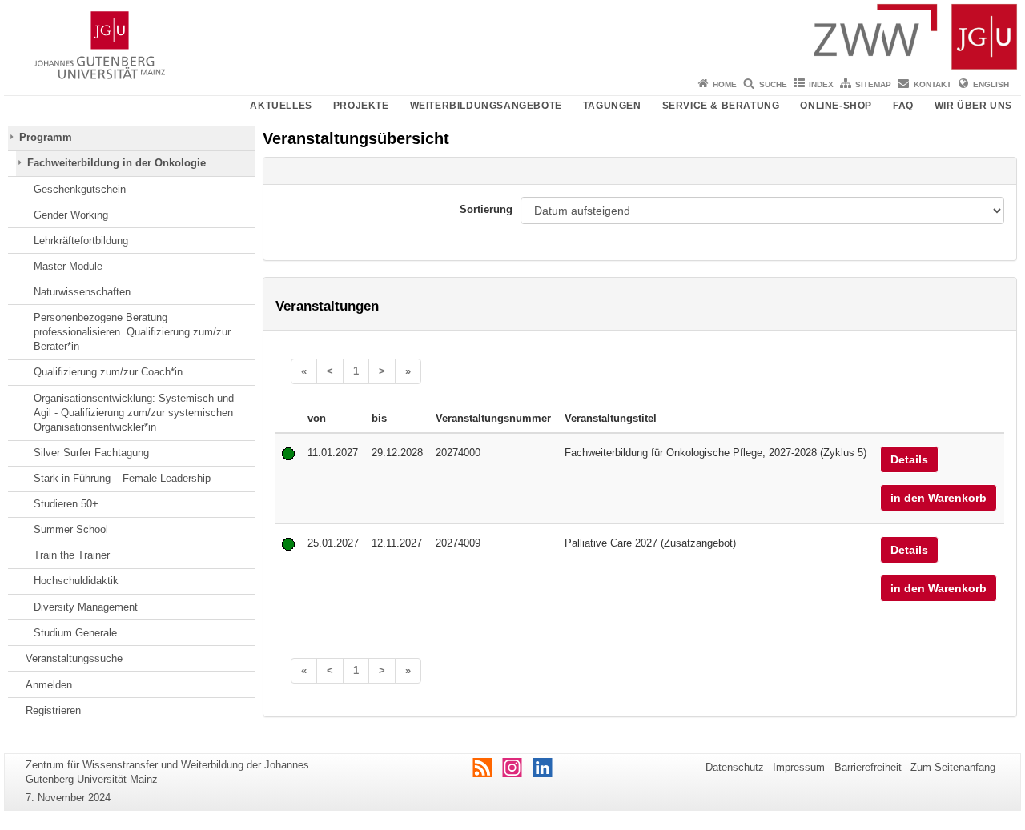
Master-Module (68, 266)
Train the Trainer (72, 555)
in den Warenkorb (938, 497)
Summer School (71, 529)
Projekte (361, 105)
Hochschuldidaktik (76, 581)
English (991, 84)
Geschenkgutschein (80, 189)
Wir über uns (973, 105)
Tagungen (612, 105)
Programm (45, 137)
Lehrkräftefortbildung (81, 241)
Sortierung (486, 209)
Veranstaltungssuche (74, 658)
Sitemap (873, 84)
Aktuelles (281, 105)
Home (725, 84)
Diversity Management (86, 607)
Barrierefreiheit (868, 767)
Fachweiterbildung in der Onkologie (116, 163)
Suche (773, 84)
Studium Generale (75, 633)
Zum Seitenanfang (952, 767)
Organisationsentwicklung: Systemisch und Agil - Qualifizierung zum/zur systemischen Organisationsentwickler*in (134, 413)
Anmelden (49, 685)
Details (909, 459)
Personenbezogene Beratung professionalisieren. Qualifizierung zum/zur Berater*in (132, 332)
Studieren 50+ (66, 504)
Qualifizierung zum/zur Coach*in (108, 372)
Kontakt (932, 84)
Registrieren (53, 710)
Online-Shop (836, 105)
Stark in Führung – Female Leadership (122, 478)
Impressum (799, 767)
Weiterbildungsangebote (486, 105)
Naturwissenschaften (82, 292)
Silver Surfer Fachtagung (91, 453)
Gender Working (71, 215)
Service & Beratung (721, 105)
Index (821, 84)
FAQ (903, 105)
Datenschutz (734, 767)
